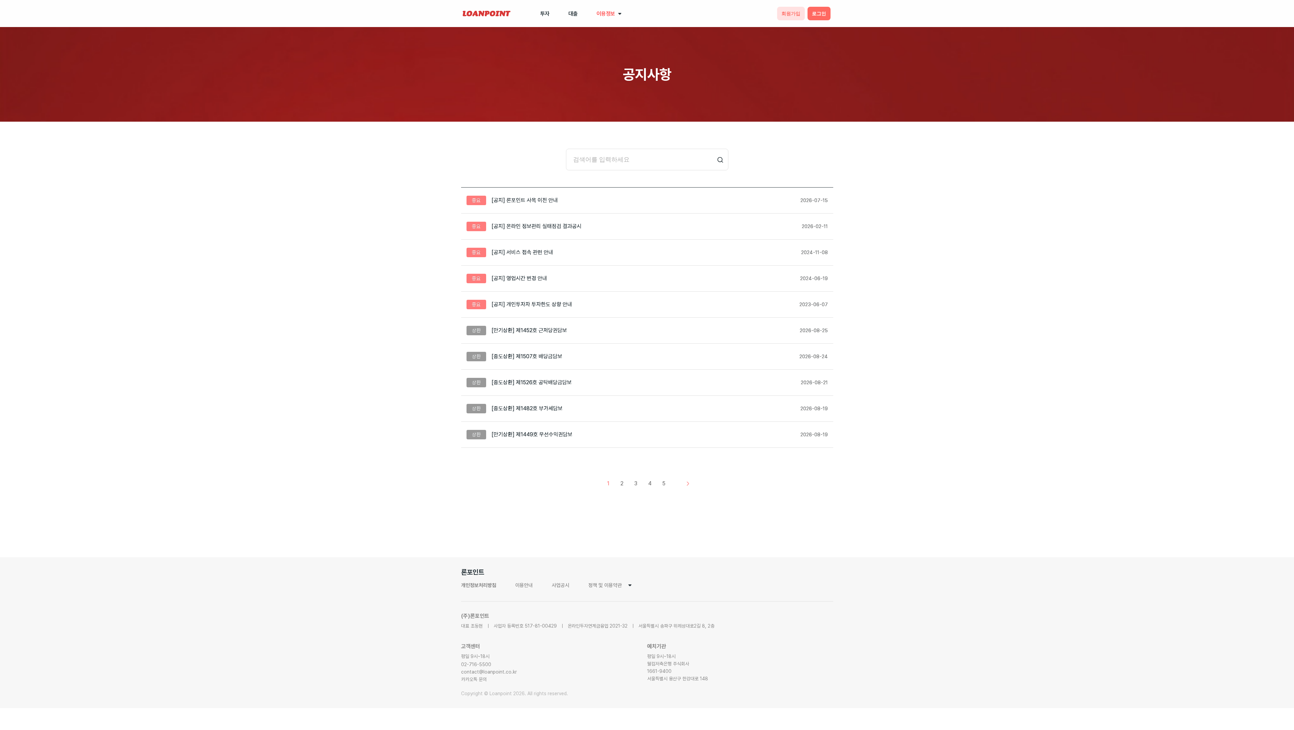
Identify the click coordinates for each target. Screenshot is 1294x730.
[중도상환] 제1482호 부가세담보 (527, 408)
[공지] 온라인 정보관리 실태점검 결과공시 (537, 226)
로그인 (819, 13)
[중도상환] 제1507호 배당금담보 (527, 356)
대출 (572, 13)
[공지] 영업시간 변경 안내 (519, 278)
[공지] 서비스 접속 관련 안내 (522, 252)
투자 (544, 13)
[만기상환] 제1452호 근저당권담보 (529, 330)
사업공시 (560, 585)
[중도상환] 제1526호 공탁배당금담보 (532, 382)
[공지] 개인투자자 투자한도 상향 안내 (532, 304)
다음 (688, 484)
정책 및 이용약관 (605, 585)
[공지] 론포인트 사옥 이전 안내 (525, 200)
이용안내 (524, 585)
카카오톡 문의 (474, 679)
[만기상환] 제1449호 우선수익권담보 (532, 434)
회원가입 (790, 13)
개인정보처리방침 (478, 585)
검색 (720, 160)
